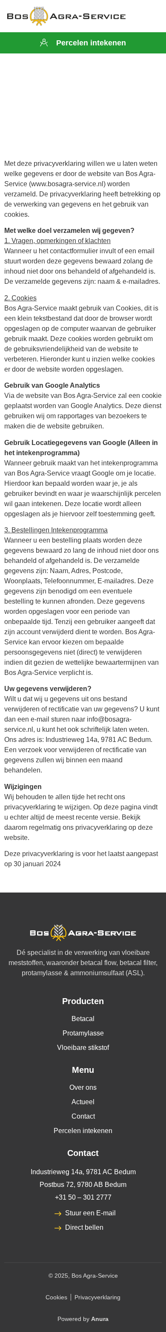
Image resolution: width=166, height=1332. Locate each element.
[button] (147, 16)
